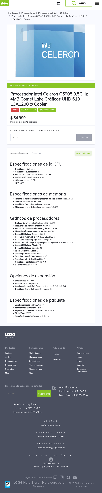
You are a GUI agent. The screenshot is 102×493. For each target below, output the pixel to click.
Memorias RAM (35, 369)
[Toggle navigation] (97, 3)
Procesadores (28, 13)
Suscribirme (44, 393)
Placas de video (35, 357)
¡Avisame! (84, 137)
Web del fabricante (83, 153)
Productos (13, 13)
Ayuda (80, 347)
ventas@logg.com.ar (51, 425)
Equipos (8, 353)
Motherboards (35, 353)
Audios (8, 357)
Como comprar (83, 353)
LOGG (56, 354)
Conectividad (10, 365)
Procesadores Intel (47, 13)
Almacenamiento (36, 365)
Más (7, 373)
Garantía (80, 365)
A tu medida (59, 347)
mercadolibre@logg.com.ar (51, 436)
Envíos (79, 361)
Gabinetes (9, 369)
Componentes (11, 361)
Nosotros (57, 359)
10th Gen (64, 13)
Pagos (79, 357)
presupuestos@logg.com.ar (51, 447)
